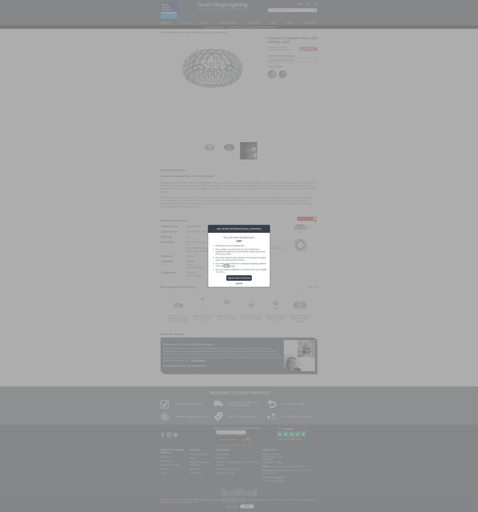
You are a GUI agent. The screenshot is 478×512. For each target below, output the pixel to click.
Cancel (239, 283)
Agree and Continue (239, 278)
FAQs (226, 266)
